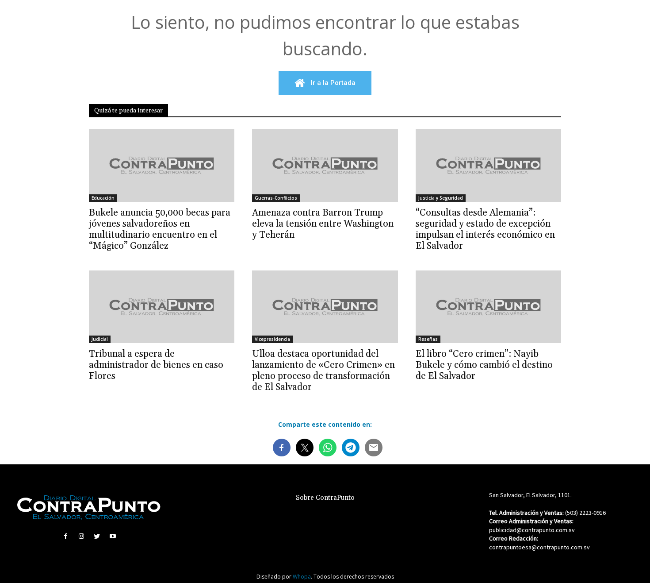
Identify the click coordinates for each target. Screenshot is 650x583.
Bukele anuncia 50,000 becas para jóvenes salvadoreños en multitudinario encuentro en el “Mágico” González (159, 229)
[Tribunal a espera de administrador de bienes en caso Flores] (161, 307)
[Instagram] (81, 536)
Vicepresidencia (272, 339)
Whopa (302, 576)
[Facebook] (65, 536)
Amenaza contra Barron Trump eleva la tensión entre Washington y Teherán (323, 224)
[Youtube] (112, 536)
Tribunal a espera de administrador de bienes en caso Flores (156, 365)
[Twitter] (97, 536)
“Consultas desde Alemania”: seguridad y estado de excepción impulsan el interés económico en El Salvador (485, 229)
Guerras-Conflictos (276, 198)
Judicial (100, 339)
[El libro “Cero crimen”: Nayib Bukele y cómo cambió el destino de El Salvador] (488, 307)
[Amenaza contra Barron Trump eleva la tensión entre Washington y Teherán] (325, 165)
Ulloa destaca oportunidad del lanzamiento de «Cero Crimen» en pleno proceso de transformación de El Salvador (323, 370)
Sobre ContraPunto (325, 498)
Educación (103, 198)
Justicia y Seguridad (440, 198)
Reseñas (428, 339)
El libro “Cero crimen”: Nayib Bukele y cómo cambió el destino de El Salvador (484, 365)
